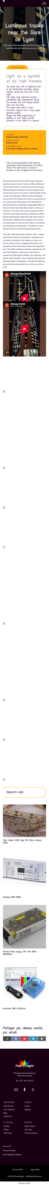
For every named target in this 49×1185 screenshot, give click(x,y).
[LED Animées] (24, 624)
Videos (6, 1130)
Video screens (29, 1126)
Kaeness (38, 1176)
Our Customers (9, 1109)
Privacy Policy (18, 1170)
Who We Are (8, 1106)
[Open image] (24, 391)
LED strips (28, 1130)
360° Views (8, 1133)
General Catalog (9, 1150)
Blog (5, 1113)
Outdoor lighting (17, 67)
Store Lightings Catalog (12, 1155)
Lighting (27, 1109)
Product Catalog (30, 1133)
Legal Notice (35, 1170)
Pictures (6, 1126)
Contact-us (8, 1116)
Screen (27, 1106)
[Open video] (24, 507)
